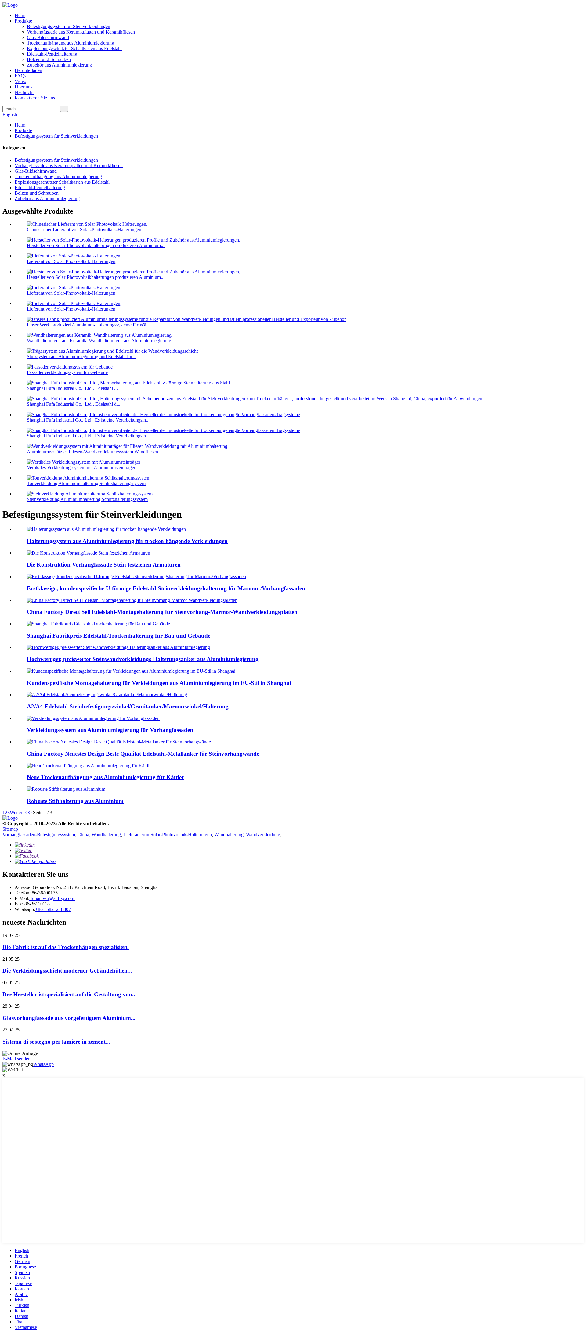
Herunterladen (28, 70)
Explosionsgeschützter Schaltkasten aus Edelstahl (74, 48)
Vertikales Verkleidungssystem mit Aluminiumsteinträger (81, 467)
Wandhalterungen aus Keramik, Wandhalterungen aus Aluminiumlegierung (99, 340)
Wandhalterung (106, 834)
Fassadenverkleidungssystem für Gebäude (67, 372)
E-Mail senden (16, 1058)
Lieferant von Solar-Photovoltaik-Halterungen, (72, 261)
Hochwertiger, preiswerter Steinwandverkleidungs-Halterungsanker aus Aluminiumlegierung (143, 659)
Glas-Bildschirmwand (48, 37)
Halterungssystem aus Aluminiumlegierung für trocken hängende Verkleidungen (127, 541)
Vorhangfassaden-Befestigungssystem (38, 834)
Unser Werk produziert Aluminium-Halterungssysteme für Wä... (88, 324)
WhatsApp (43, 1064)
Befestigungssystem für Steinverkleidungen (68, 26)
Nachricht (24, 92)
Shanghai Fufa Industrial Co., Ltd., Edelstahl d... (73, 404)
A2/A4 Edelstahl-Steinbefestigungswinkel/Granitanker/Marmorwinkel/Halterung (128, 706)
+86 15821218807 (53, 909)
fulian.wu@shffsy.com (52, 898)
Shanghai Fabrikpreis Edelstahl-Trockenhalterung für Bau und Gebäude (118, 635)
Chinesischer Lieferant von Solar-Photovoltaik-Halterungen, (85, 229)
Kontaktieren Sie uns (35, 97)
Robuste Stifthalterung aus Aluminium (75, 801)
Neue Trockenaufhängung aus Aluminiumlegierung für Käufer (105, 777)
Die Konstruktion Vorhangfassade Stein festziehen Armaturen (104, 564)
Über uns (23, 86)
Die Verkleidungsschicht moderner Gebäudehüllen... (67, 970)
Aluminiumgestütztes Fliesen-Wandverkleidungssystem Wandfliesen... (94, 451)
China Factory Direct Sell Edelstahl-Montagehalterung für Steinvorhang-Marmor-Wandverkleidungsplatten (162, 612)
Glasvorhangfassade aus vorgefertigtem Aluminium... (69, 1018)
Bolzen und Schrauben (49, 59)
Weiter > (18, 812)
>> (29, 812)
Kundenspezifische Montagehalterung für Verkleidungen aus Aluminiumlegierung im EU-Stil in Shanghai (159, 683)
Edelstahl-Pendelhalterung (52, 53)
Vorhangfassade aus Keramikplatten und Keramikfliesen (81, 31)
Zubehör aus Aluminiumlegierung (59, 64)
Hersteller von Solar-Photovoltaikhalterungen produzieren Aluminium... (96, 245)
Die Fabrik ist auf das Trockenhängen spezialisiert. (65, 947)
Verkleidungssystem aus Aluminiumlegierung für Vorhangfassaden (110, 730)
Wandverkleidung (263, 834)
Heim (20, 15)
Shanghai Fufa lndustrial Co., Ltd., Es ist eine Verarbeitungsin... (88, 420)
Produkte (23, 20)
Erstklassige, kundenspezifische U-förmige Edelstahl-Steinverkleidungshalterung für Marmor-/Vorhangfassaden (166, 588)
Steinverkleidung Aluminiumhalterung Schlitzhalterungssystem (87, 499)
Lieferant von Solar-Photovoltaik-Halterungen (167, 834)
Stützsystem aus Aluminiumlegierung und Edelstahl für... (81, 356)
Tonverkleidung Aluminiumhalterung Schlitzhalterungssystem (86, 483)
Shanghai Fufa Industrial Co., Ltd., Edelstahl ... (72, 388)
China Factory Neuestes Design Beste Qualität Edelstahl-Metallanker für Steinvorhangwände (143, 753)
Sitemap (10, 829)
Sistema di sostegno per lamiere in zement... (56, 1041)
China (83, 834)
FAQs (20, 75)
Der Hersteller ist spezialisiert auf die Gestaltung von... (69, 994)
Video (20, 81)
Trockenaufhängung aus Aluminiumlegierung (70, 42)
